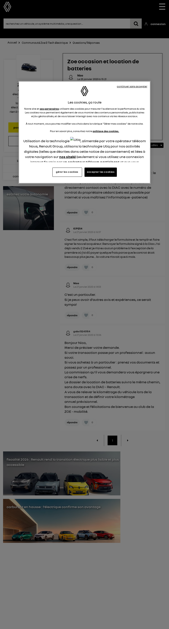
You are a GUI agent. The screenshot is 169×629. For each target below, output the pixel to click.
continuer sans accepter (132, 86)
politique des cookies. (106, 131)
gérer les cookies (67, 171)
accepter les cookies (100, 171)
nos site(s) (67, 157)
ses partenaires (49, 108)
